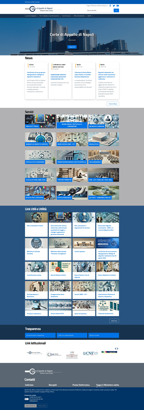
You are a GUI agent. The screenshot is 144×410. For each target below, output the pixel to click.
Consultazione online (34, 275)
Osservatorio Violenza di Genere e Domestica (106, 295)
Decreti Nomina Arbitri (58, 275)
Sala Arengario (95, 162)
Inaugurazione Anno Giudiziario (57, 295)
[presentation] (116, 348)
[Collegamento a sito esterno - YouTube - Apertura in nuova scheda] (117, 5)
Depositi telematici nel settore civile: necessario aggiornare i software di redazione (106, 75)
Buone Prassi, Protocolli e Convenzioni (72, 125)
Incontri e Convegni (96, 126)
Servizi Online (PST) (57, 313)
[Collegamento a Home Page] (43, 9)
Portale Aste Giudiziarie (35, 162)
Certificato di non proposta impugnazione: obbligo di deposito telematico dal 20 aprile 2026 (107, 254)
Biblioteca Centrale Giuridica (33, 252)
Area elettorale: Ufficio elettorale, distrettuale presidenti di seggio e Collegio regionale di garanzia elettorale (59, 230)
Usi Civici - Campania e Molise (100, 198)
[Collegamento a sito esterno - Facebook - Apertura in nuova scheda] (110, 5)
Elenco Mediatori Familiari (107, 275)
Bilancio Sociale (94, 335)
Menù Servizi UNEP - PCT (66, 144)
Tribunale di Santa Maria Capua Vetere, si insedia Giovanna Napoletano (82, 74)
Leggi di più (72, 47)
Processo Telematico (34, 314)
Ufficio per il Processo (34, 198)
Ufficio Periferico (64, 198)
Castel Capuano (79, 251)
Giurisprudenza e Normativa (32, 295)
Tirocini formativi (64, 180)
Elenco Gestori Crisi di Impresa (81, 276)
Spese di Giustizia (80, 314)
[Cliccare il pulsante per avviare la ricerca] (116, 10)
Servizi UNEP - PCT (80, 294)
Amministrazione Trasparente (35, 335)
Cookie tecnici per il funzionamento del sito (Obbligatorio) (36, 399)
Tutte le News (113, 104)
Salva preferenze (30, 406)
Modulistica (93, 144)
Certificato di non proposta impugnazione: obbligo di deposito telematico (36, 74)
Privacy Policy (42, 406)
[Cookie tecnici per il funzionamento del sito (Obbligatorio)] (26, 399)
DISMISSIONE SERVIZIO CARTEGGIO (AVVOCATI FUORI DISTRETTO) (58, 77)
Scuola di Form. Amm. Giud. (36, 180)
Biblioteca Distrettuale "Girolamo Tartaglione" (58, 252)
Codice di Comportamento (66, 335)
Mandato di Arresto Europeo (37, 144)
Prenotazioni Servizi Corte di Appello (72, 162)
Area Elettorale (32, 126)
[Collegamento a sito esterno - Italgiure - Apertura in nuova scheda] (109, 352)
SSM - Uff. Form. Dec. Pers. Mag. (100, 180)
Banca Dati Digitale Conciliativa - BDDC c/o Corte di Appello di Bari (106, 228)
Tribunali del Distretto (105, 313)
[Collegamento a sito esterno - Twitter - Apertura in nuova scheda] (114, 5)
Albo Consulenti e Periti (35, 226)
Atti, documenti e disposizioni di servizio (82, 227)
